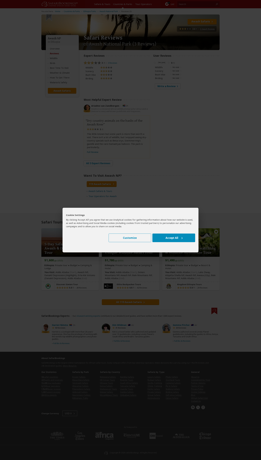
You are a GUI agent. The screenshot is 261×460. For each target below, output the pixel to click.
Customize (130, 238)
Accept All (172, 238)
